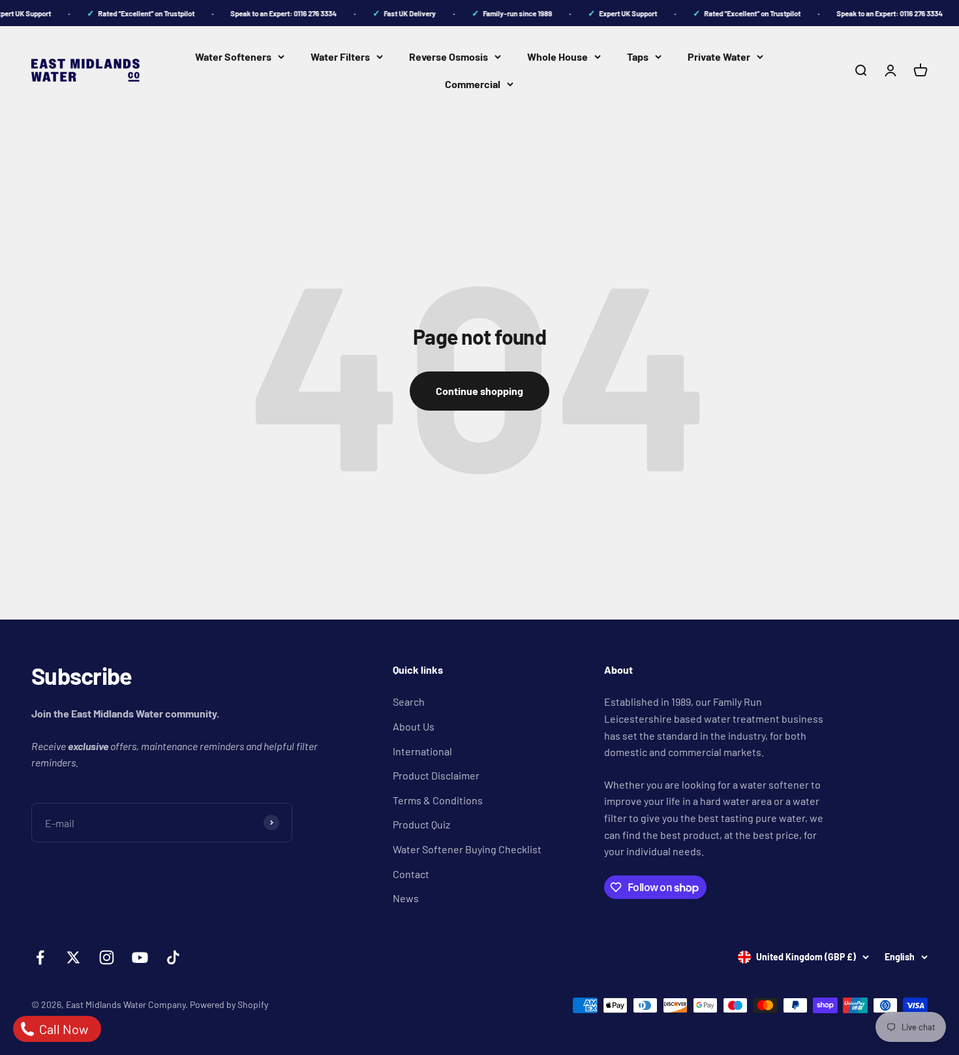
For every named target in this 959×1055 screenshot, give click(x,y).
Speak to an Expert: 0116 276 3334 (277, 13)
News (406, 898)
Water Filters (340, 56)
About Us (413, 726)
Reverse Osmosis (448, 56)
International (422, 751)
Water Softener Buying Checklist (467, 849)
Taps (637, 56)
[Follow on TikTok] (173, 957)
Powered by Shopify (229, 1004)
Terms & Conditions (438, 800)
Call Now (62, 1029)
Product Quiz (421, 824)
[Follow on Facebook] (40, 957)
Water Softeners (233, 56)
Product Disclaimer (436, 775)
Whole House (557, 56)
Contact (411, 874)
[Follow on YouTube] (140, 957)
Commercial (472, 84)
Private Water (719, 56)
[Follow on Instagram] (106, 957)
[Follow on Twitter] (73, 957)
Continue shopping (479, 391)
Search (409, 701)
